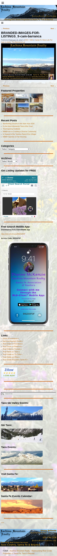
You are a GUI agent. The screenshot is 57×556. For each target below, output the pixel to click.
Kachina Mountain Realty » (13, 341)
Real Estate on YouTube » (12, 354)
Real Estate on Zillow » (11, 357)
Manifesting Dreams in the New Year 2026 (18, 124)
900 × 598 (29, 40)
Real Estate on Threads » (12, 349)
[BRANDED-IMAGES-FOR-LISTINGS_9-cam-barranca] (28, 62)
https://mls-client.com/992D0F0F (13, 234)
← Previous (5, 28)
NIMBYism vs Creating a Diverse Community (19, 132)
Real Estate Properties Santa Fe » (15, 360)
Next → (53, 28)
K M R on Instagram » (11, 339)
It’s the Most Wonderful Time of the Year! (18, 126)
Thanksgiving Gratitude (11, 129)
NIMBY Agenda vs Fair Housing (14, 137)
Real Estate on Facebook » (13, 344)
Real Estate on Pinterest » (12, 346)
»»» (2, 523)
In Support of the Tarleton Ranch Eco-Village (19, 134)
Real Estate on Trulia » (11, 352)
